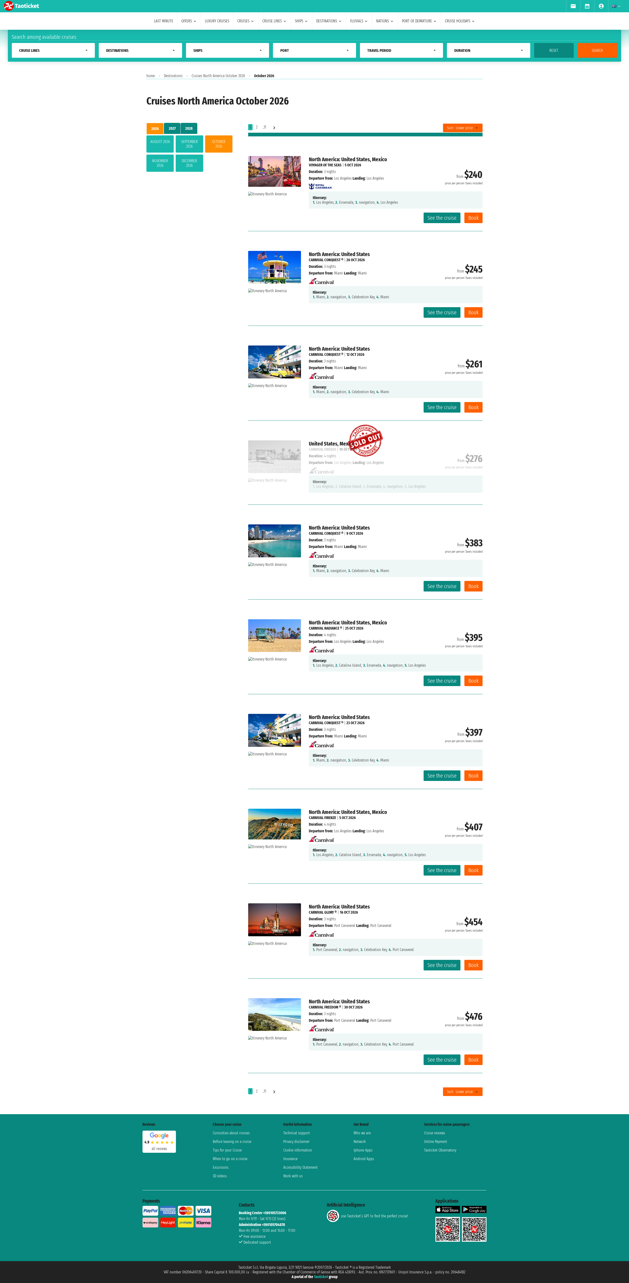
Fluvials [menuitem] (356, 21)
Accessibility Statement (300, 1167)
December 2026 (189, 163)
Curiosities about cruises (231, 1133)
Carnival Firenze (322, 817)
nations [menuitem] (382, 21)
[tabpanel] (189, 154)
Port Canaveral (344, 925)
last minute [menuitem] (163, 21)
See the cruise (442, 218)
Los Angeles (343, 178)
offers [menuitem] (186, 21)
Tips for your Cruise (227, 1150)
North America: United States (339, 254)
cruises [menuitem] (243, 21)
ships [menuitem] (299, 21)
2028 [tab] (189, 128)
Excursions (221, 1167)
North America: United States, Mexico (348, 159)
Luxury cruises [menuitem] (217, 21)
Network (360, 1141)
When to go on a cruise (230, 1158)
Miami (338, 273)
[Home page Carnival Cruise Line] (321, 279)
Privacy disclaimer (296, 1141)
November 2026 (160, 163)
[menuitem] (573, 6)
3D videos (220, 1176)
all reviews (159, 1148)
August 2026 (160, 141)
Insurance (290, 1158)
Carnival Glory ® (323, 912)
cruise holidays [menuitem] (457, 21)
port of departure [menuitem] (417, 21)
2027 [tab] (172, 128)
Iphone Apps (363, 1150)
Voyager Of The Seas (325, 165)
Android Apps (364, 1158)
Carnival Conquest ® (326, 260)
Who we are (362, 1133)
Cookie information (297, 1150)
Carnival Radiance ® (325, 628)
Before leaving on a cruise (232, 1141)
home (150, 75)
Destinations (173, 75)
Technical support (296, 1133)
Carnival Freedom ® (325, 1007)
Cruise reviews (434, 1133)
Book (473, 218)
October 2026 (218, 144)
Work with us (293, 1176)
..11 (264, 127)
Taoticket (321, 1276)
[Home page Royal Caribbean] (320, 185)
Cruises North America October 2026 (218, 75)
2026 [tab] (155, 128)
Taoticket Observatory (440, 1150)
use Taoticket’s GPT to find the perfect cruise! (374, 1216)
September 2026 (189, 144)
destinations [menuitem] (326, 21)
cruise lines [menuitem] (272, 21)
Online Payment (435, 1141)
